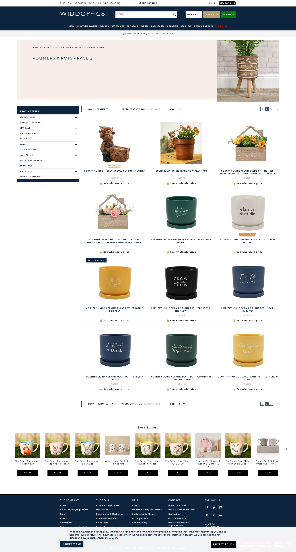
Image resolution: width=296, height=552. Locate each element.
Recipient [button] (186, 26)
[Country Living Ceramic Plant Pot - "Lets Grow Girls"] (248, 349)
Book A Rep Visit (177, 505)
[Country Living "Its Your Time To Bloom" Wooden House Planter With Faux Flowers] (115, 212)
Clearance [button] (221, 26)
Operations (102, 510)
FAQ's (135, 505)
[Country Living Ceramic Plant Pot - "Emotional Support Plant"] (181, 349)
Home (35, 48)
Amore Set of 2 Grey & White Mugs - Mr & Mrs (268, 462)
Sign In (212, 3)
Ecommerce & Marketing (109, 514)
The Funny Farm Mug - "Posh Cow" (27, 462)
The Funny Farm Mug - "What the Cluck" (147, 462)
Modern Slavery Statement (147, 510)
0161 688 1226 (149, 3)
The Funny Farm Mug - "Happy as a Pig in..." (57, 462)
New (71, 26)
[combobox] (104, 109)
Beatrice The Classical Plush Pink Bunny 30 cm (208, 464)
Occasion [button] (172, 26)
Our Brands (95, 3)
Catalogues (157, 26)
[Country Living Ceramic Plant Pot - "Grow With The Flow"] (181, 280)
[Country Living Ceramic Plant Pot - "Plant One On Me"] (181, 212)
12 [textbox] (179, 109)
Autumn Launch (89, 26)
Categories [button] (117, 26)
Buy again (132, 26)
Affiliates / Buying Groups (74, 510)
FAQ (70, 3)
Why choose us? (111, 3)
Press (63, 505)
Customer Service (106, 518)
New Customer (227, 3)
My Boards (192, 14)
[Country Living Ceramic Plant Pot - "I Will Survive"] (248, 280)
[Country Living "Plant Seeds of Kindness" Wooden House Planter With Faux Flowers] (248, 143)
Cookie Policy (140, 523)
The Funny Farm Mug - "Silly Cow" (177, 462)
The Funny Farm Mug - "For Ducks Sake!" (238, 462)
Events (144, 26)
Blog (62, 3)
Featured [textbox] (103, 109)
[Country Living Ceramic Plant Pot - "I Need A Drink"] (115, 349)
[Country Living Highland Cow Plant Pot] (181, 143)
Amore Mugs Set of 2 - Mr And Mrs (117, 462)
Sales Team (102, 523)
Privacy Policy (140, 518)
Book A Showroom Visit (181, 510)
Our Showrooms (177, 518)
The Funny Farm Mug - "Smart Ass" (87, 462)
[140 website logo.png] (83, 14)
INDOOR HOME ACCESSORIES (69, 48)
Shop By (46, 48)
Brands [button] (104, 26)
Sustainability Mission (144, 514)
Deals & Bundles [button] (203, 26)
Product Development (108, 505)
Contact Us (80, 3)
